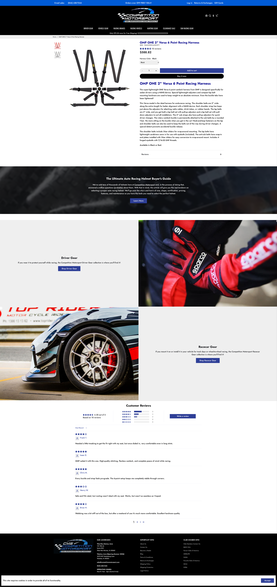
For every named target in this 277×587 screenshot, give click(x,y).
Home (54, 37)
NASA (186, 557)
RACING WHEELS (136, 28)
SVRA (185, 567)
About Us (143, 544)
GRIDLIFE (187, 554)
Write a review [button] (183, 416)
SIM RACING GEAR (186, 28)
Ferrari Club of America (191, 551)
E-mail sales (59, 3)
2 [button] (137, 522)
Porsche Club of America (192, 561)
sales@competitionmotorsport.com (108, 562)
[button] (146, 48)
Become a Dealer (145, 551)
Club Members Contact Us (192, 544)
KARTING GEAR (152, 28)
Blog (141, 554)
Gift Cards (218, 3)
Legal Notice (144, 571)
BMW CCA (187, 547)
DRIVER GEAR (88, 28)
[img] (81, 434)
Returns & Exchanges (203, 3)
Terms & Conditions (146, 557)
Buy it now (181, 76)
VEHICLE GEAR (103, 28)
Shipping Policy (145, 564)
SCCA (185, 564)
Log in (189, 3)
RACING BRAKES (119, 28)
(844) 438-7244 (75, 3)
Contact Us (143, 547)
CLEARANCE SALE (169, 28)
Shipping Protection (146, 567)
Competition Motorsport (144, 184)
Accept (267, 580)
